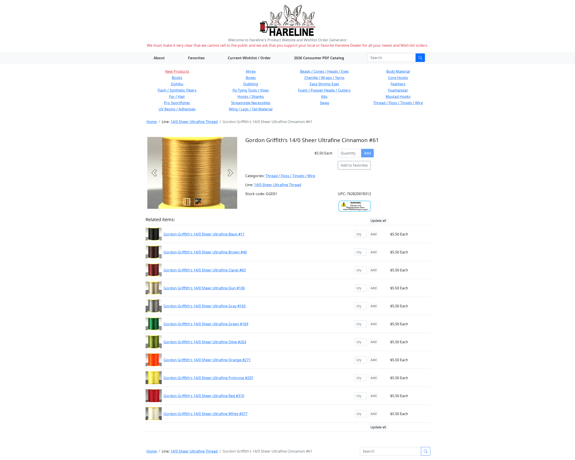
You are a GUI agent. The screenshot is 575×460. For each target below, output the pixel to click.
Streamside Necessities (250, 102)
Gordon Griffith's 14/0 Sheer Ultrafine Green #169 (206, 323)
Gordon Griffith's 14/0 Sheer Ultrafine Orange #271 (207, 359)
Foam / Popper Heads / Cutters (324, 90)
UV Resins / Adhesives (177, 109)
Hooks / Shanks (250, 96)
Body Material (398, 71)
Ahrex (251, 71)
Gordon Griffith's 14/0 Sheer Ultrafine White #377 (206, 413)
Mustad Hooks (398, 96)
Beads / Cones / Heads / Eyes (324, 71)
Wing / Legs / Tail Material (250, 109)
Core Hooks (398, 77)
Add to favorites (354, 165)
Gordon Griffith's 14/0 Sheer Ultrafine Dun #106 (204, 288)
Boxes (251, 77)
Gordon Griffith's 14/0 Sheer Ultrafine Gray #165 (205, 306)
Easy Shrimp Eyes (324, 83)
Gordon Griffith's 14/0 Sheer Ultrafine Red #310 (204, 395)
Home (151, 121)
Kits (324, 96)
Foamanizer (398, 90)
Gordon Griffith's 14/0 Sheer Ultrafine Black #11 (204, 234)
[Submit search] (420, 57)
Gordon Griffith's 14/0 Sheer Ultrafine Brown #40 (205, 252)
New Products (177, 71)
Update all (378, 220)
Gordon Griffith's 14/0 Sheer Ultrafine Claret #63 (205, 270)
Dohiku (177, 83)
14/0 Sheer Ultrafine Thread (194, 121)
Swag (324, 102)
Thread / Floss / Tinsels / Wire (398, 102)
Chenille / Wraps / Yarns (324, 77)
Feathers (398, 83)
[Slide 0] (186, 201)
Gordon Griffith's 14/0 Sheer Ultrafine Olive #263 (205, 341)
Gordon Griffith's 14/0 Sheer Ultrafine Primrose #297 (208, 377)
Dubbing (250, 83)
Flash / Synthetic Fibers (177, 90)
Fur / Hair (177, 96)
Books (177, 77)
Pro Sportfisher (177, 102)
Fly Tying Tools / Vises (250, 90)
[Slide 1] (198, 201)
